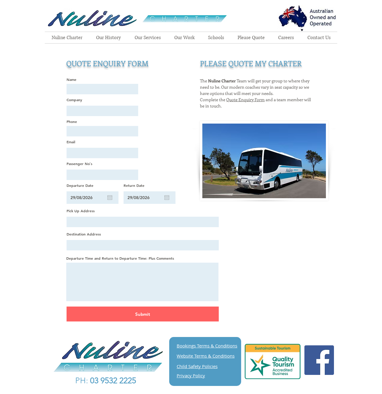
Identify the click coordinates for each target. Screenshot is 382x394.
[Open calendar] (109, 197)
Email (71, 142)
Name (71, 79)
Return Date (134, 185)
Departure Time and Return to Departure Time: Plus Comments (120, 258)
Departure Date (80, 185)
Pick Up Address (81, 211)
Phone (72, 121)
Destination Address (84, 234)
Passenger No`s (79, 163)
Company (74, 99)
